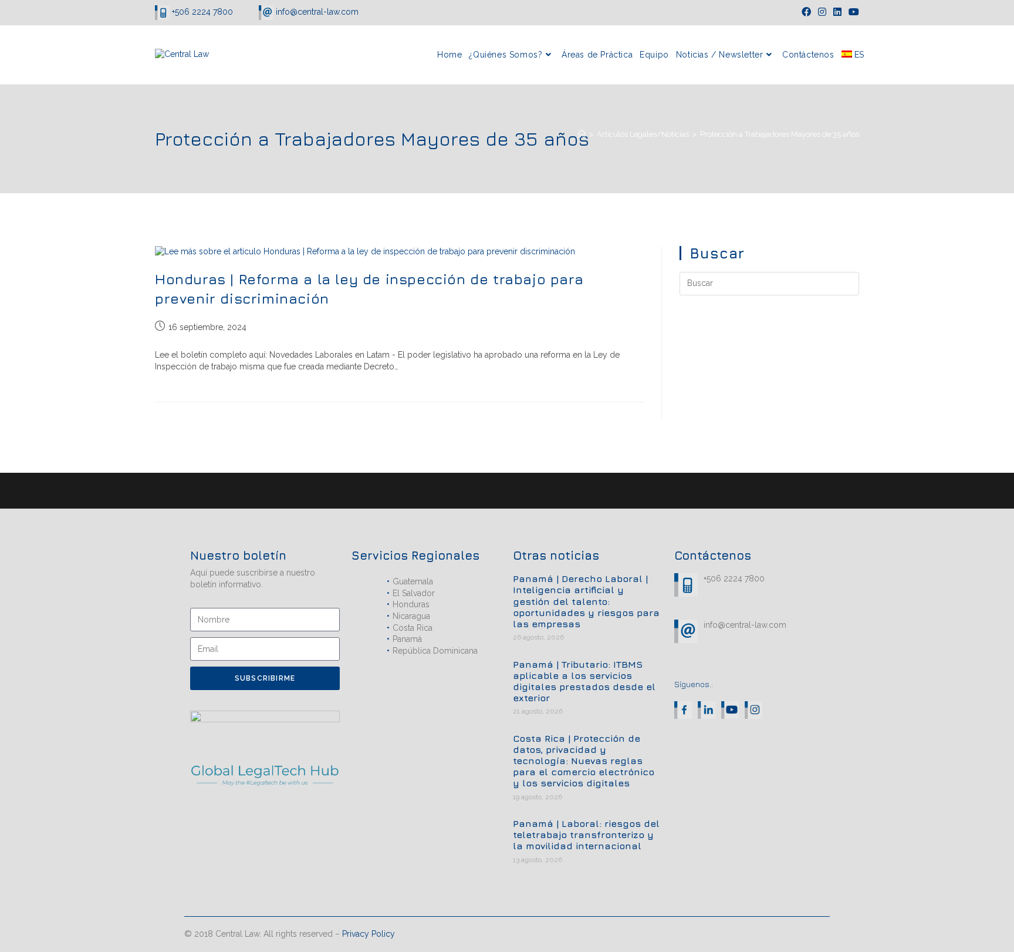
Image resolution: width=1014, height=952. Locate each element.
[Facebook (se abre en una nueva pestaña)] (806, 12)
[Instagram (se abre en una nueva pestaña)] (822, 12)
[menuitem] (853, 54)
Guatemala (413, 581)
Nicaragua (411, 616)
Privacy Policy (368, 933)
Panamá (407, 639)
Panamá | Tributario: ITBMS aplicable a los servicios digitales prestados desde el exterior (584, 681)
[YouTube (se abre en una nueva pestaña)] (852, 12)
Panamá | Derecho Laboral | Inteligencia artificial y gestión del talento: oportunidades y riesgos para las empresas (586, 601)
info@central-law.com (316, 11)
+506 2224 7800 (202, 11)
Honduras (411, 604)
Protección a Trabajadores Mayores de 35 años (779, 134)
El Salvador (414, 593)
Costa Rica (412, 628)
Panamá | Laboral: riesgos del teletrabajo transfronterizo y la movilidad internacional (586, 834)
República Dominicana (435, 650)
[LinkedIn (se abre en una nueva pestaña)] (837, 12)
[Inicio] (582, 134)
